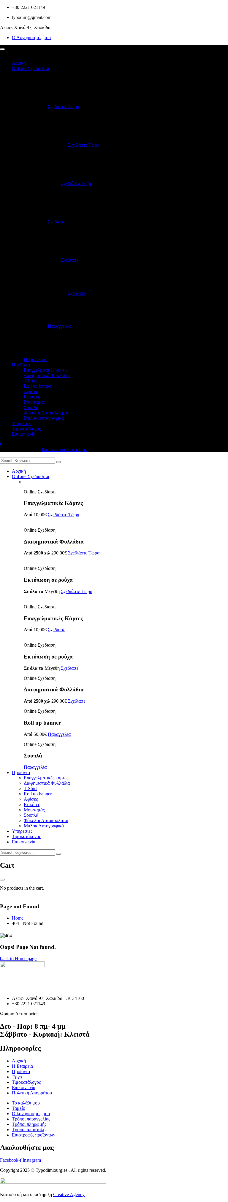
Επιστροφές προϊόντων (33, 1134)
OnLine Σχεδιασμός (31, 68)
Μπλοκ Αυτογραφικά (44, 418)
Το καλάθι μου (26, 1102)
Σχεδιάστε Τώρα (63, 106)
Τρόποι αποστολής (29, 1129)
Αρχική (19, 62)
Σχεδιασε (56, 221)
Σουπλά (31, 407)
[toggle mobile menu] (2, 49)
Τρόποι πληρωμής (29, 1124)
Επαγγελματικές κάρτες (46, 370)
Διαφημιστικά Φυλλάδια (47, 375)
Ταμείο (18, 1108)
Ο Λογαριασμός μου (31, 37)
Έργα (17, 1076)
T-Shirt (30, 380)
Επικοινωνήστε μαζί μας (65, 449)
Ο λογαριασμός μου (31, 1113)
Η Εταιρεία (22, 1066)
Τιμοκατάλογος (26, 428)
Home (19, 917)
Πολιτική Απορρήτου (32, 1092)
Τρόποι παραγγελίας (31, 1118)
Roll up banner (38, 386)
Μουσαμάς (34, 402)
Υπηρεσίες (22, 423)
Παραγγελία (59, 326)
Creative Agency (69, 1194)
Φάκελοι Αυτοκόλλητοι (46, 412)
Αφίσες (31, 391)
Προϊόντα (21, 364)
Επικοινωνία (23, 434)
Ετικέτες (32, 396)
